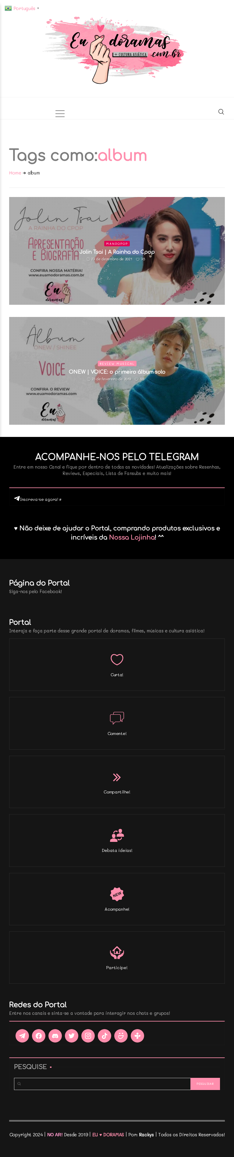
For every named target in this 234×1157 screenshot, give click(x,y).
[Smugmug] (121, 1036)
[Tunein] (137, 1036)
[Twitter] (71, 1036)
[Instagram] (88, 1036)
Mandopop (117, 243)
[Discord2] (55, 1036)
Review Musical (117, 363)
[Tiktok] (104, 1036)
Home (15, 173)
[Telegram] (22, 1036)
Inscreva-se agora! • (41, 499)
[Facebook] (38, 1036)
